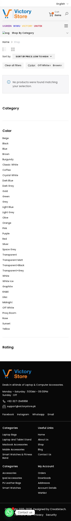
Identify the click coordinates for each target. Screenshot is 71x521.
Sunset (6, 323)
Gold (5, 191)
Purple (6, 233)
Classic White (10, 164)
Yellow (6, 329)
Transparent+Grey (13, 270)
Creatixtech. (58, 509)
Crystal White (10, 175)
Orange (6, 223)
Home (5, 42)
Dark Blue (7, 180)
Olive (5, 217)
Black (5, 143)
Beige (5, 138)
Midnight (7, 302)
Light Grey (8, 212)
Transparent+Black (13, 265)
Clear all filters (13, 65)
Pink (4, 228)
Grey (5, 201)
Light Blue (8, 207)
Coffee (6, 170)
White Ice (8, 281)
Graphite (7, 286)
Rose (5, 318)
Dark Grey (8, 186)
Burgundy (8, 159)
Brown (5, 154)
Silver (5, 244)
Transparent (9, 254)
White (5, 276)
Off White (8, 307)
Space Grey (9, 249)
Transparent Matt (12, 260)
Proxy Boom (9, 313)
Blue (4, 148)
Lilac (4, 297)
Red (4, 238)
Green (6, 196)
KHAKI (5, 291)
